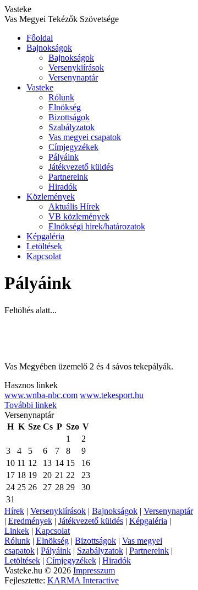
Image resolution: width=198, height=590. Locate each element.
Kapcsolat (43, 256)
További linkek (30, 405)
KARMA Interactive (83, 580)
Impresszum (94, 570)
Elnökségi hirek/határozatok (96, 226)
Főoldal (39, 37)
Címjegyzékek (73, 147)
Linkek (16, 530)
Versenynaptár (73, 77)
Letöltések (44, 246)
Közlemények (50, 196)
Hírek (14, 511)
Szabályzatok (71, 127)
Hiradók (62, 186)
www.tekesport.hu (112, 395)
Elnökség (64, 107)
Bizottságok (69, 117)
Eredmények (30, 520)
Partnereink (68, 176)
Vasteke (39, 87)
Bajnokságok (49, 47)
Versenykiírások (76, 67)
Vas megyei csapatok (84, 137)
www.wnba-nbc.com (41, 395)
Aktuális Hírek (74, 206)
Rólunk (61, 97)
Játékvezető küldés (80, 166)
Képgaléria (45, 236)
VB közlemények (78, 216)
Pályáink (63, 157)
